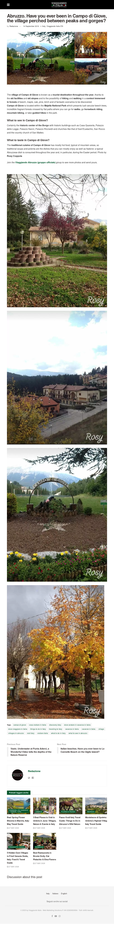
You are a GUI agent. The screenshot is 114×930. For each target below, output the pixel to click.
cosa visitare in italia (37, 725)
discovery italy (55, 725)
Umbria (38, 811)
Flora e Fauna (68, 811)
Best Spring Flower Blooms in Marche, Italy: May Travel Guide (18, 821)
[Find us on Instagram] (60, 916)
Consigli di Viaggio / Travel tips (18, 811)
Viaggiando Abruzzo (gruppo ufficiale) (35, 162)
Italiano (55, 893)
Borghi (90, 811)
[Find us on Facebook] (52, 916)
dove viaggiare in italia (17, 729)
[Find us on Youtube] (56, 916)
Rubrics (39, 847)
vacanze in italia (88, 729)
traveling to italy (55, 729)
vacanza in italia (72, 729)
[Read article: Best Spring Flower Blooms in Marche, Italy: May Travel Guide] (18, 806)
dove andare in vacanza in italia (77, 725)
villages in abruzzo (16, 733)
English (64, 893)
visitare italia (42, 733)
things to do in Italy (38, 729)
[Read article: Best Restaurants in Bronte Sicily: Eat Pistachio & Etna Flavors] (44, 841)
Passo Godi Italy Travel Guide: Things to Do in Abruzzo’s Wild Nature (69, 821)
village (101, 729)
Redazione (13, 26)
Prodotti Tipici (16, 847)
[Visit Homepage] (59, 4)
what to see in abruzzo (78, 733)
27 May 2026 (13, 828)
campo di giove (19, 725)
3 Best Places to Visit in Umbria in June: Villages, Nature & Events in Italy (44, 821)
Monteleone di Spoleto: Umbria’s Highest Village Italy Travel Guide (96, 821)
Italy (43, 26)
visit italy (30, 733)
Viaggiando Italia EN (55, 26)
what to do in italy (58, 733)
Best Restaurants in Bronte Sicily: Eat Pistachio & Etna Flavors (44, 856)
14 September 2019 (31, 26)
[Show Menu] (8, 4)
